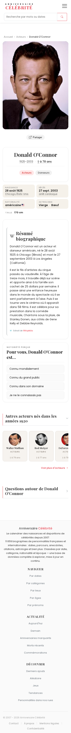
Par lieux (35, 590)
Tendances (36, 693)
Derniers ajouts (35, 671)
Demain (35, 630)
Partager (37, 137)
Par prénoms (35, 605)
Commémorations (35, 652)
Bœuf (55, 205)
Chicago (10, 194)
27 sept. (44, 191)
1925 (22, 161)
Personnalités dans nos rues (35, 700)
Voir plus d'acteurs (53, 468)
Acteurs (21, 37)
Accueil (8, 37)
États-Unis (22, 194)
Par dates (35, 576)
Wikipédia (28, 330)
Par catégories (35, 583)
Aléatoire (35, 678)
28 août (10, 191)
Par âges (35, 598)
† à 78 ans (44, 161)
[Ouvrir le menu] (64, 6)
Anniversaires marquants (35, 638)
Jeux (35, 685)
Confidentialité (35, 728)
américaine (13, 205)
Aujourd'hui (35, 623)
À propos (29, 723)
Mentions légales (49, 723)
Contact (14, 723)
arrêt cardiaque (48, 194)
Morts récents (35, 645)
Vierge (43, 205)
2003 (30, 161)
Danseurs (43, 173)
